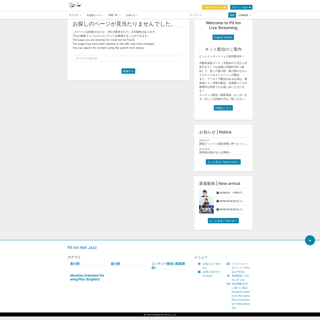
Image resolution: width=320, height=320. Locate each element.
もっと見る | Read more (222, 162)
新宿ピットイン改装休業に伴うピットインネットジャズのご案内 (237, 143)
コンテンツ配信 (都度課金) (168, 265)
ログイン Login (240, 7)
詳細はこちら (223, 107)
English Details (223, 37)
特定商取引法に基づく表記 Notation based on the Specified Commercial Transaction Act (241, 295)
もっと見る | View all (222, 220)
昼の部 (115, 264)
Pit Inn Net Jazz (82, 247)
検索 (232, 15)
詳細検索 (244, 15)
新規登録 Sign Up (213, 7)
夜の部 (75, 264)
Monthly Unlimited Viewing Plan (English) (87, 277)
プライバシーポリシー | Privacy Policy (241, 267)
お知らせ (130, 15)
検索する (128, 71)
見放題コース (94, 15)
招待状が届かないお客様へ (215, 152)
